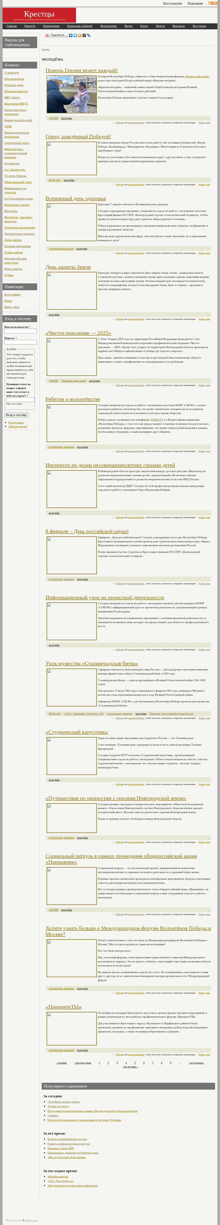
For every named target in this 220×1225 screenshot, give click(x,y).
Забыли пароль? (18, 426)
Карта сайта (11, 307)
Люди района (12, 240)
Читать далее (204, 122)
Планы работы (13, 252)
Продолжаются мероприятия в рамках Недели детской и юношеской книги (92, 1111)
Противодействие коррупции (15, 260)
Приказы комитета (16, 91)
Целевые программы (17, 246)
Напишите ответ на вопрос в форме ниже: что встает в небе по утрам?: (18, 390)
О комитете (11, 72)
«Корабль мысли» (58, 1176)
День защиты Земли (68, 267)
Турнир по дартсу (58, 1106)
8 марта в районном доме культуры (68, 1144)
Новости (29, 26)
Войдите (120, 122)
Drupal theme (12, 1220)
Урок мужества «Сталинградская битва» (92, 663)
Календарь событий (79, 26)
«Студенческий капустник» (77, 732)
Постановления (14, 79)
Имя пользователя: (17, 327)
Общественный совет (18, 182)
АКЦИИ (53, 118)
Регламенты (11, 163)
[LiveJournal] (89, 35)
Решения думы (13, 85)
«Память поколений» (197, 76)
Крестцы (39, 13)
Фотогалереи (108, 26)
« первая (62, 1063)
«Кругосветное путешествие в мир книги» (72, 1185)
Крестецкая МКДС (16, 104)
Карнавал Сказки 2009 (60, 1148)
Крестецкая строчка (16, 205)
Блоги (144, 26)
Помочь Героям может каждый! (82, 70)
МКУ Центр (12, 97)
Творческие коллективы (19, 227)
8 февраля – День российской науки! (87, 531)
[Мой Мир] (84, 35)
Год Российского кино (18, 198)
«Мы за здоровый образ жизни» (66, 1157)
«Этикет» (53, 1115)
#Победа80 (55, 180)
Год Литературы (14, 170)
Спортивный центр (16, 143)
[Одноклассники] (80, 35)
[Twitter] (75, 35)
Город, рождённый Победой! (78, 136)
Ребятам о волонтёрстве (73, 399)
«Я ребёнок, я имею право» (63, 1102)
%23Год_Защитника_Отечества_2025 (84, 713)
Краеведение (51, 26)
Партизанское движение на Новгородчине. (73, 1153)
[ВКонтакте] (71, 35)
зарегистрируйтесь (136, 122)
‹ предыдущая (82, 1063)
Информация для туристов (15, 190)
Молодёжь (11, 211)
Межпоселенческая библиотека (16, 134)
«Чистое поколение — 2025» (78, 333)
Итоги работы (13, 269)
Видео (129, 26)
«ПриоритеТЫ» (64, 1007)
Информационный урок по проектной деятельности (105, 597)
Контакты (179, 26)
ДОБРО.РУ (156, 420)
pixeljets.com (31, 1220)
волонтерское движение (61, 447)
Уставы (8, 275)
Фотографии (12, 294)
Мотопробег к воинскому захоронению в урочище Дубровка (84, 1120)
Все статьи (199, 26)
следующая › (196, 1063)
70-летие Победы (15, 176)
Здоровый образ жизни (61, 248)
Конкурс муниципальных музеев (67, 1139)
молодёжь (66, 118)
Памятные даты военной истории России (171, 713)
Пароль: (10, 338)
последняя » (130, 1066)
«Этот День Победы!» (60, 1181)
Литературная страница (19, 234)
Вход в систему (172, 3)
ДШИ (8, 126)
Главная (11, 26)
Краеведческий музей (18, 120)
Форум (160, 26)
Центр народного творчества (15, 112)
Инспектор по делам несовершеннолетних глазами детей (110, 465)
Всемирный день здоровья (76, 198)
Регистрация (195, 3)
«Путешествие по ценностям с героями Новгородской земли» (116, 798)
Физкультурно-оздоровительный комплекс (15, 153)
